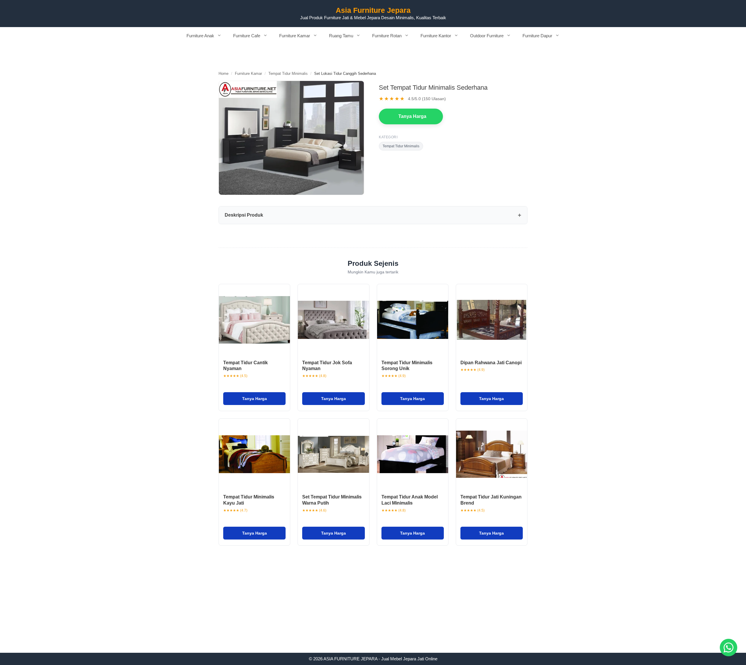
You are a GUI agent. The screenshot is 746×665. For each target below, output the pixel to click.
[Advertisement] (373, 609)
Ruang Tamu (341, 35)
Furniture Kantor (435, 35)
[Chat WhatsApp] (728, 647)
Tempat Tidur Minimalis (288, 73)
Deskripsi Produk (244, 215)
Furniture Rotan (387, 35)
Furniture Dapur (537, 35)
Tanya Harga (412, 116)
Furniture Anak (200, 35)
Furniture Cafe (246, 35)
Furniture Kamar (294, 35)
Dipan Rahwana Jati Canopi (491, 362)
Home (223, 73)
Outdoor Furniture (487, 35)
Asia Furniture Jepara (373, 10)
